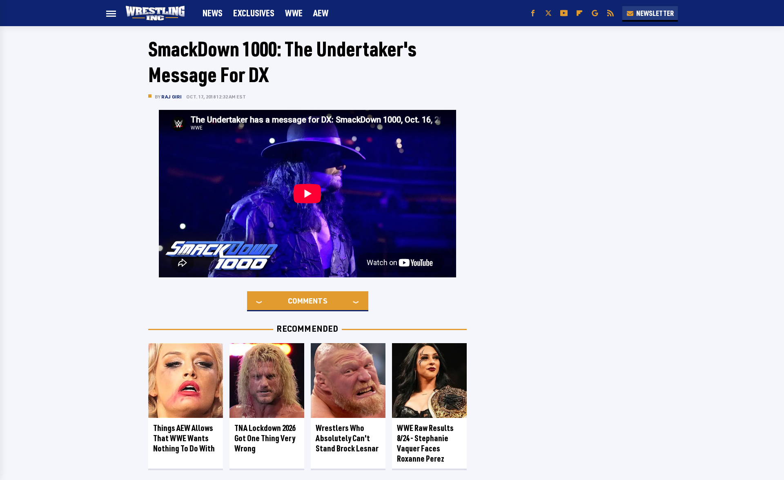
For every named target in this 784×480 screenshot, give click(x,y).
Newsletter (655, 13)
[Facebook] (533, 13)
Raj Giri (171, 97)
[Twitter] (548, 13)
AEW (320, 12)
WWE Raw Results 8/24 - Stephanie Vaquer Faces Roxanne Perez (425, 443)
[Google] (595, 13)
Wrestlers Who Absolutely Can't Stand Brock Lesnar (347, 438)
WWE (294, 12)
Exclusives (253, 12)
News (213, 12)
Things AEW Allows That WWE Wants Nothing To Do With (184, 438)
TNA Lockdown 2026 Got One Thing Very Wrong (264, 438)
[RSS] (610, 13)
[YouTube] (564, 13)
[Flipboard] (579, 13)
